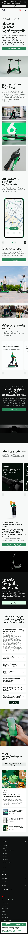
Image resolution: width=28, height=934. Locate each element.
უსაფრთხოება (5, 908)
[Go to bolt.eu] (3, 10)
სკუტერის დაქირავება (14, 48)
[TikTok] (26, 900)
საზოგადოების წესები (6, 920)
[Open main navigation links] (25, 10)
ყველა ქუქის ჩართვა (8, 924)
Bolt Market (5, 859)
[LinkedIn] (21, 900)
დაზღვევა (4, 911)
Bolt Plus (4, 864)
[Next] (25, 242)
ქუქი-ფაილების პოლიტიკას (15, 930)
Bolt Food (5, 856)
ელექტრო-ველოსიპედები (8, 850)
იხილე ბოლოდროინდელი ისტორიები (13, 764)
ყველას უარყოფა (20, 924)
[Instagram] (17, 900)
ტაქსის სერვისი (6, 845)
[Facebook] (8, 900)
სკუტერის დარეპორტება (14, 544)
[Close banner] (25, 2)
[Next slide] (25, 373)
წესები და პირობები (6, 905)
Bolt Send (5, 867)
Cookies (4, 914)
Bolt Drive (5, 853)
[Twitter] (13, 900)
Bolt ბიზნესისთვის (7, 862)
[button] (23, 630)
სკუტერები (5, 847)
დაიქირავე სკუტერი (14, 260)
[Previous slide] (3, 373)
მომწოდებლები (5, 903)
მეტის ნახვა (14, 703)
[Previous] (3, 242)
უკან (15, 5)
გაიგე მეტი (14, 409)
